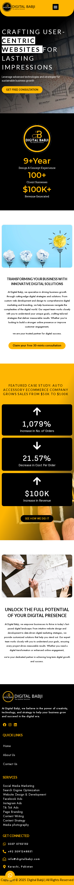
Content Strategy (14, 820)
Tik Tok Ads (11, 807)
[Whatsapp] (10, 875)
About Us (9, 755)
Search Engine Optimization (21, 790)
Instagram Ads (12, 803)
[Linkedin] (15, 724)
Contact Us (10, 764)
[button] (56, 7)
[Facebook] (4, 724)
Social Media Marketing (18, 786)
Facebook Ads (12, 799)
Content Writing (13, 816)
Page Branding (13, 812)
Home (7, 746)
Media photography (16, 825)
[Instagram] (10, 724)
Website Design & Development (24, 794)
